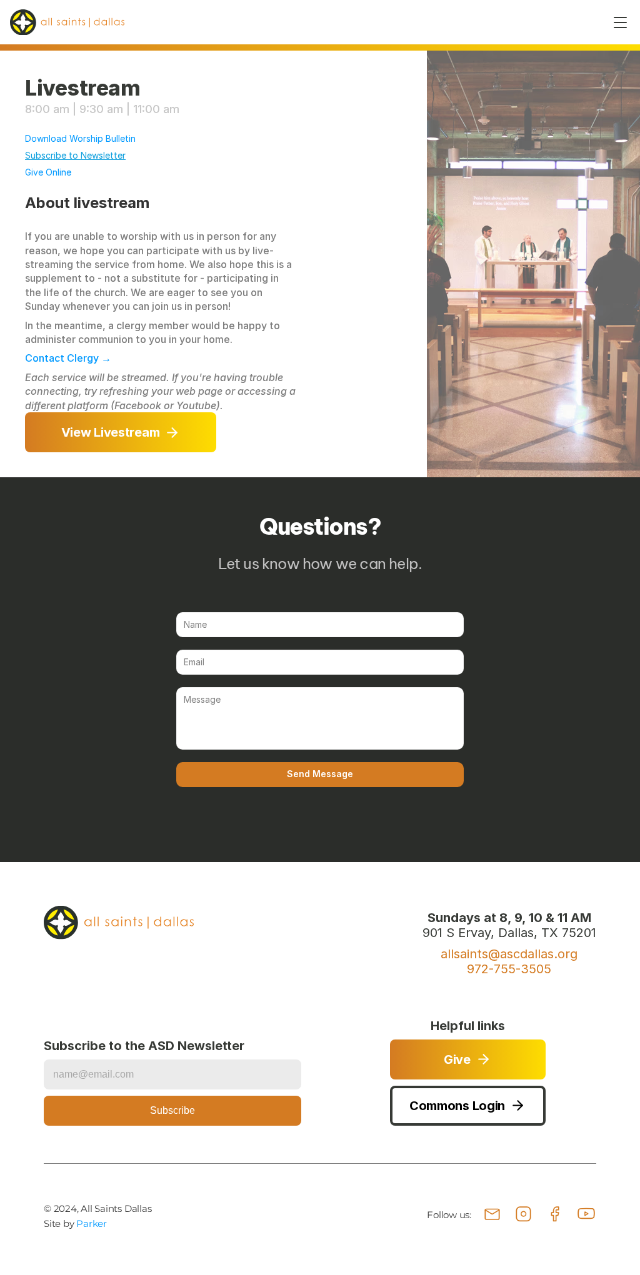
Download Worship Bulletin (80, 138)
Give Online (48, 172)
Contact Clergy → (68, 358)
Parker (91, 1223)
